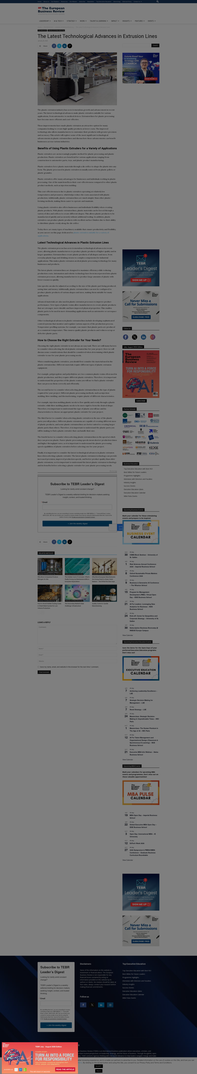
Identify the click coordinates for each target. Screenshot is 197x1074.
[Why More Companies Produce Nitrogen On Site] (50, 566)
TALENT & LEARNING (98, 21)
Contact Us (137, 1)
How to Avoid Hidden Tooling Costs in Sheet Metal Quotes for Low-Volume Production (49, 606)
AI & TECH (58, 21)
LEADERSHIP (44, 21)
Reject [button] (99, 1071)
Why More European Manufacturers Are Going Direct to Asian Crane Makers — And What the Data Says (103, 579)
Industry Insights (130, 482)
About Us (46, 1)
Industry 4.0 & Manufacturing (64, 27)
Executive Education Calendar (134, 493)
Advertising (116, 1)
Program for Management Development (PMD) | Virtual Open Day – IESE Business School (143, 594)
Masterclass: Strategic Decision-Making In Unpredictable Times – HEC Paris (144, 719)
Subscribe (82, 1)
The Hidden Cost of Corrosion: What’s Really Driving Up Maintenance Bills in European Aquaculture (77, 579)
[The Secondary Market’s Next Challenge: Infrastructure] (77, 593)
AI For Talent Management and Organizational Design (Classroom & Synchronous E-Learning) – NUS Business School (144, 741)
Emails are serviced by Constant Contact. (83, 517)
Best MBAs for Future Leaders (135, 472)
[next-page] (42, 612)
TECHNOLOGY (48, 27)
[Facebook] (54, 46)
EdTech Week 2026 (137, 843)
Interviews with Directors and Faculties (138, 479)
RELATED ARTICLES (46, 553)
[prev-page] (39, 612)
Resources (64, 1)
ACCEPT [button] (98, 1066)
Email (45, 502)
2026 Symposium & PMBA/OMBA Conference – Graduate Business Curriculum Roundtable (143, 852)
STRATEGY (71, 21)
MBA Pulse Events (130, 496)
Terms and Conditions (73, 1063)
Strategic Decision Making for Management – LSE (141, 701)
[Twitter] (59, 46)
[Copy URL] (69, 46)
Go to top (113, 471)
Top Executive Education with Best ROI (138, 469)
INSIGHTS (126, 21)
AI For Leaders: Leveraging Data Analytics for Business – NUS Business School (142, 606)
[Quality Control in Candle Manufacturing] (104, 593)
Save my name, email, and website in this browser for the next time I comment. (69, 667)
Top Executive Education (103, 1)
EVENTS (151, 21)
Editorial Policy (126, 1)
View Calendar (127, 635)
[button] (157, 1)
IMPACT (114, 21)
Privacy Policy (55, 1063)
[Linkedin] (64, 46)
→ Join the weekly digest (77, 523)
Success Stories (129, 486)
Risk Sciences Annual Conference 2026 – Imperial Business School (143, 565)
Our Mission (73, 1)
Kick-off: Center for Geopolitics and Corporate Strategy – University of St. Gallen (144, 618)
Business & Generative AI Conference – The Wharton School (144, 584)
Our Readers (55, 1)
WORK (82, 21)
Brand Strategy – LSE (138, 709)
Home (39, 1)
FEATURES (139, 21)
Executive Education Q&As (133, 489)
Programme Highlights (132, 476)
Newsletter (90, 1)
